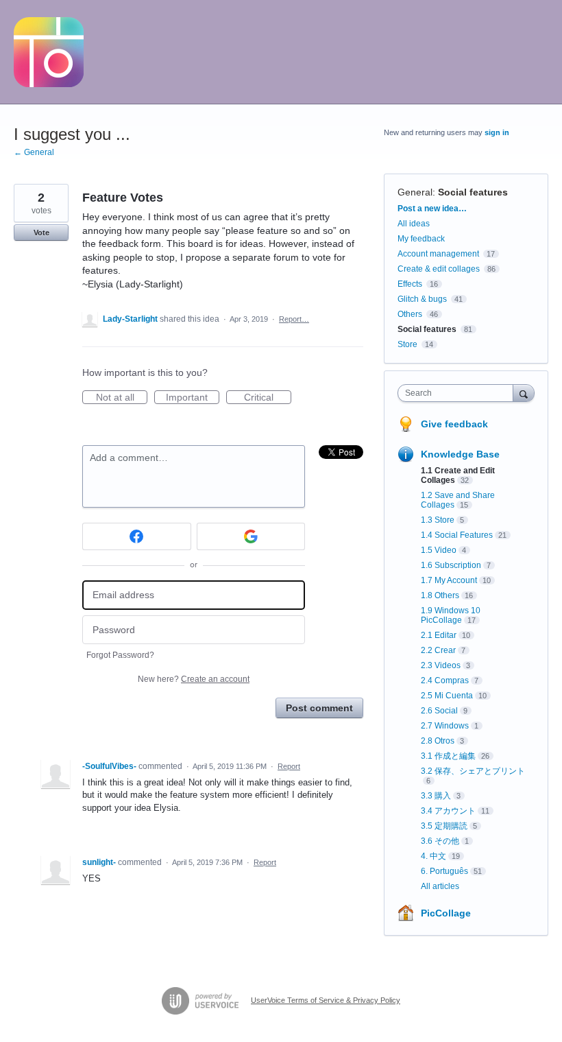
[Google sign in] (251, 536)
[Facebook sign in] (136, 536)
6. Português (444, 871)
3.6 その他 (440, 841)
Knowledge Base (460, 454)
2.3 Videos (441, 665)
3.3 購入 (436, 796)
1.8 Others (440, 595)
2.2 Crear (438, 650)
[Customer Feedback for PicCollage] (49, 52)
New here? (193, 679)
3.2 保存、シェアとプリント (473, 771)
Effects (410, 284)
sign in (497, 132)
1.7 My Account (449, 580)
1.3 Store (437, 520)
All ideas (414, 223)
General (415, 192)
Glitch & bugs (422, 299)
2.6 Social (439, 710)
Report (289, 766)
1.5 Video (438, 550)
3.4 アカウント (448, 811)
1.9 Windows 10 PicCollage (450, 615)
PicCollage (446, 913)
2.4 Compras (445, 680)
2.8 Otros (437, 741)
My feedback (421, 239)
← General (34, 152)
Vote (41, 232)
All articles (440, 886)
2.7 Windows (445, 726)
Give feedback (454, 423)
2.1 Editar (438, 635)
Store (407, 344)
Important (192, 398)
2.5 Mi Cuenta (447, 695)
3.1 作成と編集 (448, 756)
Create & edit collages (439, 269)
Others (410, 314)
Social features (473, 192)
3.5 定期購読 (444, 826)
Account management (438, 254)
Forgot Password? (120, 655)
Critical (267, 398)
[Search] (524, 392)
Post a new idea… (432, 208)
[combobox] (458, 393)
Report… (294, 319)
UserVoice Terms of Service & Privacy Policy (325, 1000)
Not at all (121, 398)
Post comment (319, 707)
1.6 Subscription (451, 565)
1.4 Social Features (457, 535)
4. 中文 (433, 856)
